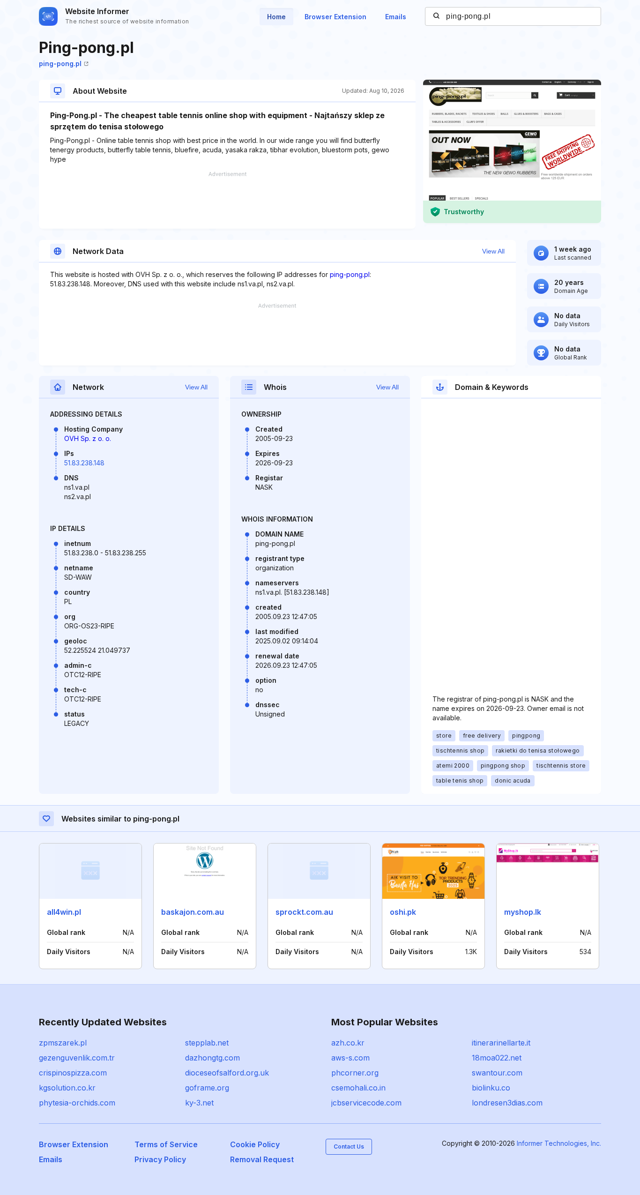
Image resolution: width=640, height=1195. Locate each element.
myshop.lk (522, 912)
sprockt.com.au (304, 912)
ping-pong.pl (60, 63)
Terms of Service (166, 1144)
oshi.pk (403, 912)
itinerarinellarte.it (501, 1042)
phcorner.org (355, 1072)
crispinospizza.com (73, 1072)
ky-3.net (199, 1102)
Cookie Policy (255, 1144)
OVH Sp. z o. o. (87, 438)
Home (276, 17)
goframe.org (207, 1087)
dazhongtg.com (212, 1057)
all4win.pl (64, 912)
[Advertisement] (227, 200)
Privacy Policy (160, 1159)
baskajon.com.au (192, 912)
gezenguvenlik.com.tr (77, 1057)
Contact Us (349, 1146)
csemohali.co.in (358, 1087)
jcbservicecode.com (366, 1102)
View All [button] (493, 251)
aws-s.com (350, 1057)
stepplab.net (207, 1042)
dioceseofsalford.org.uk (227, 1072)
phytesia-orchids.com (77, 1102)
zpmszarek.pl (63, 1042)
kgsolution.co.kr (67, 1087)
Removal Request (262, 1159)
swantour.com (497, 1072)
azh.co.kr (348, 1042)
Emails (395, 17)
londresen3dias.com (507, 1102)
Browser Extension (335, 17)
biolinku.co (491, 1087)
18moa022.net (496, 1057)
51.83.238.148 (84, 463)
